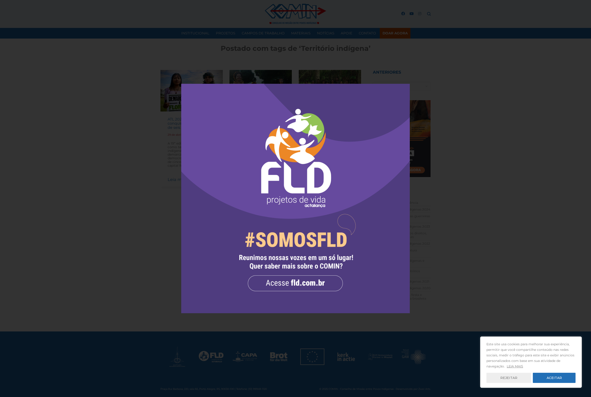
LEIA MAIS (515, 366)
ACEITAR (554, 378)
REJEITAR (508, 378)
